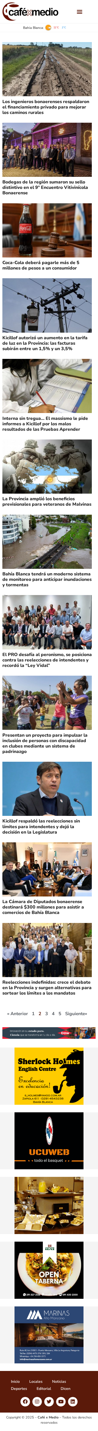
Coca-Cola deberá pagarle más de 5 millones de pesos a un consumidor (40, 265)
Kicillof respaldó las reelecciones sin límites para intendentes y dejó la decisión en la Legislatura (41, 826)
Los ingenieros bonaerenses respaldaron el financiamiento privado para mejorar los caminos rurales (45, 107)
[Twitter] (49, 1401)
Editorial (44, 1388)
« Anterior (17, 1014)
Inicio (15, 1381)
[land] (49, 1232)
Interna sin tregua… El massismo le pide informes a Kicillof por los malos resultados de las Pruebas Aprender (45, 423)
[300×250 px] (49, 1168)
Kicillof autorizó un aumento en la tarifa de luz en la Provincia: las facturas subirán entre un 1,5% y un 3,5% (45, 343)
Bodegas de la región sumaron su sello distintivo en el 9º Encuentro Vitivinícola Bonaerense (45, 187)
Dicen (65, 1388)
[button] (79, 11)
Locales (36, 1381)
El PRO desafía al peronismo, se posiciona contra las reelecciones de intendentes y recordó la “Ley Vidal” (47, 660)
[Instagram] (37, 1401)
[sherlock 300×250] (49, 1103)
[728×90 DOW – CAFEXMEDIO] (49, 1037)
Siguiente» (76, 1014)
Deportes (19, 1388)
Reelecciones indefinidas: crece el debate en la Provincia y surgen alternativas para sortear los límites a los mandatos (47, 987)
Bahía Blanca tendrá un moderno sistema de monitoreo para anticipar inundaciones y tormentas (47, 579)
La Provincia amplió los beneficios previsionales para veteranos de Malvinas (46, 501)
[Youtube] (61, 1401)
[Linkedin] (73, 1401)
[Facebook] (25, 1401)
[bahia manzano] (49, 1362)
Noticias (59, 1381)
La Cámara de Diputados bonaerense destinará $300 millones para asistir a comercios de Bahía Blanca (43, 907)
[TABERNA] (49, 1297)
